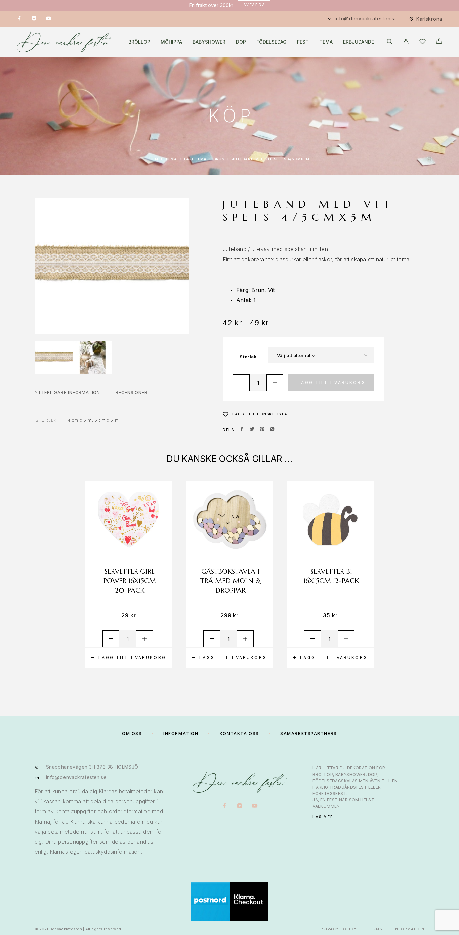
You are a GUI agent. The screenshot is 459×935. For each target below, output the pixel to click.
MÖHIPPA (171, 42)
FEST (303, 42)
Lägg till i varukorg (332, 382)
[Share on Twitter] (252, 430)
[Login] (406, 42)
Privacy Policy (339, 929)
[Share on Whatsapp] (272, 430)
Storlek (248, 356)
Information (409, 929)
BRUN (219, 159)
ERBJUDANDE (358, 42)
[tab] (67, 396)
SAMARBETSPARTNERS (308, 733)
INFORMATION (180, 733)
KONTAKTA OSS (239, 733)
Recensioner (132, 392)
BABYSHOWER (209, 42)
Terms (375, 929)
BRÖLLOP (139, 42)
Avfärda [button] (254, 5)
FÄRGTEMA (195, 159)
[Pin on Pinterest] (262, 430)
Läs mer (323, 817)
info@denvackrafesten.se (366, 18)
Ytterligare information (67, 392)
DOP (241, 42)
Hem (154, 159)
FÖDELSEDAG (271, 42)
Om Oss (132, 733)
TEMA (326, 42)
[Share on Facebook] (242, 430)
